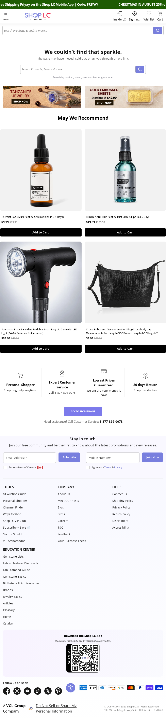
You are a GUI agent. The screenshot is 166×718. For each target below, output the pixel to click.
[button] (28, 487)
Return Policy (121, 514)
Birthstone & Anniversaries (21, 583)
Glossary (9, 610)
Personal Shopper (15, 501)
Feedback (64, 534)
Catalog (8, 623)
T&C (60, 527)
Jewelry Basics (12, 597)
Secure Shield (12, 534)
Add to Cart (40, 232)
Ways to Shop (12, 514)
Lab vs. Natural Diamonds (20, 563)
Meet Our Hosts (68, 501)
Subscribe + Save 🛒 (16, 527)
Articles (8, 603)
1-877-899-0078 (65, 392)
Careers (63, 521)
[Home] (42, 16)
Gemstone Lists (13, 556)
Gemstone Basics (14, 576)
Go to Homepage (83, 411)
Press (61, 514)
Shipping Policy (122, 501)
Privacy (118, 467)
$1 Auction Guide (14, 494)
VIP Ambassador (14, 541)
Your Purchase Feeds (72, 541)
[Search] (157, 30)
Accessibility (120, 527)
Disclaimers (120, 521)
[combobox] (78, 30)
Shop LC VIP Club (14, 521)
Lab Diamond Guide (16, 570)
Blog (61, 507)
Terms (108, 467)
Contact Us (119, 494)
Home (7, 617)
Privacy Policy (121, 507)
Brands (8, 590)
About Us (64, 494)
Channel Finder (13, 507)
